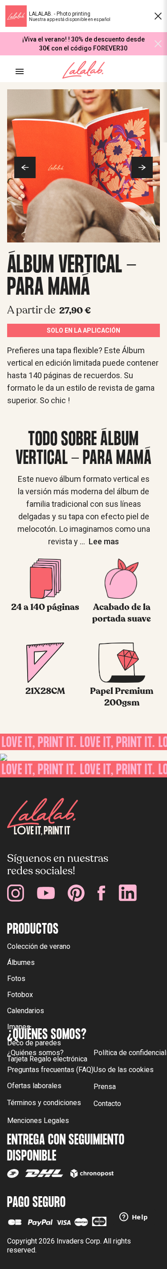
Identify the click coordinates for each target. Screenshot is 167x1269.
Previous (25, 167)
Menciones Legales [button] (38, 1120)
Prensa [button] (105, 1086)
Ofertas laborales (34, 1085)
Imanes (18, 1027)
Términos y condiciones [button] (44, 1102)
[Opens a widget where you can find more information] (133, 1217)
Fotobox (20, 994)
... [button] (99, 541)
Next (142, 167)
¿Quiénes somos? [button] (35, 1052)
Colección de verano (38, 946)
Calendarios (25, 1010)
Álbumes (21, 962)
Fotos (16, 978)
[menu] (20, 71)
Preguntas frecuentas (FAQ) (50, 1069)
